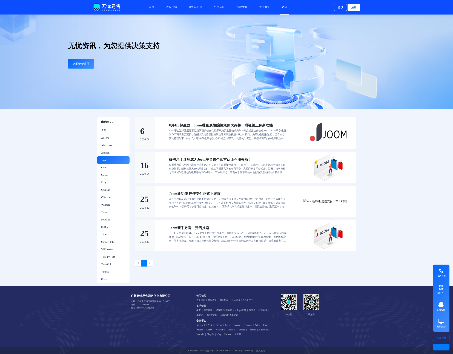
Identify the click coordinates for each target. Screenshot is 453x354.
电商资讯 (107, 121)
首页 (151, 7)
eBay (219, 334)
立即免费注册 (81, 63)
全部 (103, 130)
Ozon (104, 167)
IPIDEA (199, 315)
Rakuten (227, 334)
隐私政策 (212, 300)
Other (104, 279)
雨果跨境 (208, 310)
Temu (104, 212)
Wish (257, 325)
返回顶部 (441, 337)
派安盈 (252, 310)
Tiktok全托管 (108, 256)
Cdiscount (106, 197)
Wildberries (107, 249)
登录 (340, 7)
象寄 (198, 310)
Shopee (104, 175)
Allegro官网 (240, 310)
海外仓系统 (212, 315)
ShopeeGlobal (108, 241)
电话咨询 (441, 276)
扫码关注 (441, 292)
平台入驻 (219, 7)
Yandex (105, 271)
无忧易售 (209, 350)
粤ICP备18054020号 (244, 350)
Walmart (105, 204)
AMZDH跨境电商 (224, 310)
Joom (104, 160)
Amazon (105, 152)
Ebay (103, 182)
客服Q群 (441, 309)
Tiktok (104, 234)
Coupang (105, 189)
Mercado (105, 219)
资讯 (284, 7)
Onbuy (209, 329)
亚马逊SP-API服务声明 (242, 300)
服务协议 (224, 300)
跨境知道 (263, 310)
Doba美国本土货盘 (229, 315)
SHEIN (237, 334)
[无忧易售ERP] (107, 7)
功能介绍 (171, 7)
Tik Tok (218, 325)
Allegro (105, 137)
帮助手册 (242, 7)
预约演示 (441, 326)
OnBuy (104, 227)
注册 (354, 7)
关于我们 (264, 7)
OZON (209, 325)
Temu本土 (106, 264)
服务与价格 (195, 7)
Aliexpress (106, 145)
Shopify (210, 334)
